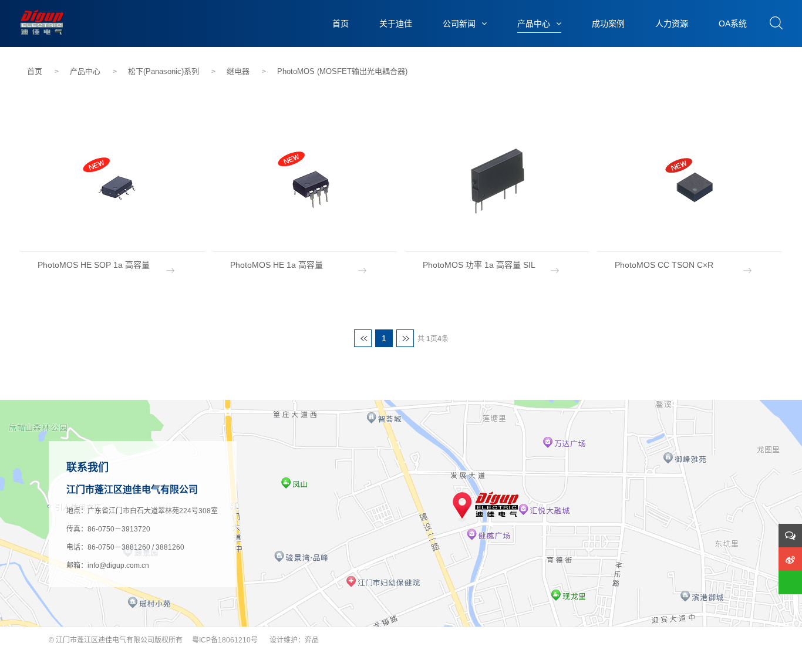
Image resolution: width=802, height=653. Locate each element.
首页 (34, 71)
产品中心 (85, 71)
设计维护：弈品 (294, 640)
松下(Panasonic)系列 (163, 71)
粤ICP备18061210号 (225, 640)
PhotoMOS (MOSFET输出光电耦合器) (342, 71)
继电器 (238, 71)
